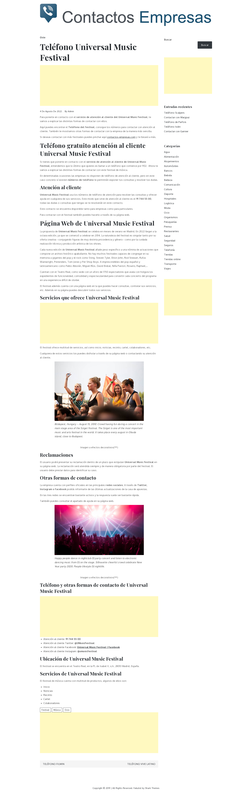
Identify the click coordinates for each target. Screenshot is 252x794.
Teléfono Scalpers (174, 112)
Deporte (168, 194)
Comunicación (172, 184)
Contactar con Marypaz (177, 117)
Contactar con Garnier (176, 131)
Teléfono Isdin (172, 126)
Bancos (168, 170)
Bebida (168, 175)
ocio (67, 710)
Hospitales (170, 198)
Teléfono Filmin (53, 764)
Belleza (168, 180)
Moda (167, 208)
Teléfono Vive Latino (141, 764)
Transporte (170, 263)
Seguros (168, 245)
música (57, 710)
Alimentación (171, 156)
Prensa (168, 226)
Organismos (171, 217)
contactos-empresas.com (121, 137)
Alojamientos (171, 161)
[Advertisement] (99, 85)
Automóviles (171, 166)
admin (71, 111)
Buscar (168, 39)
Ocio (42, 37)
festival (45, 710)
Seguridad (169, 240)
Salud (167, 235)
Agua (167, 152)
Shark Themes (152, 788)
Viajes (167, 268)
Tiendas (168, 254)
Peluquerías (170, 221)
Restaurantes (171, 231)
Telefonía (169, 249)
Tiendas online (172, 259)
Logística (169, 203)
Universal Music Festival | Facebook (98, 647)
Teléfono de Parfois (175, 122)
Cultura (168, 189)
